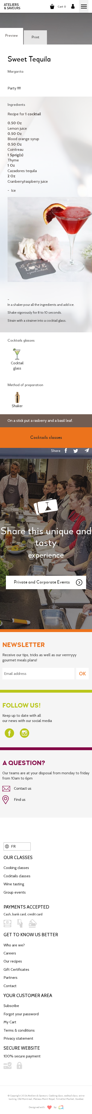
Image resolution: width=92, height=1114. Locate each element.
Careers (10, 953)
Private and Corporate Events (42, 582)
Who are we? (14, 945)
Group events (15, 892)
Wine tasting (14, 884)
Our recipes (13, 961)
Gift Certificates (16, 969)
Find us (19, 799)
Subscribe (11, 1005)
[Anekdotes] (61, 1107)
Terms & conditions (19, 1030)
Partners (10, 977)
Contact (10, 986)
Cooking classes (16, 867)
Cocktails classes (17, 876)
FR (13, 846)
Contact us (22, 788)
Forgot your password (21, 1014)
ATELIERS (12, 6)
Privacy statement (18, 1038)
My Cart (10, 1022)
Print (35, 37)
